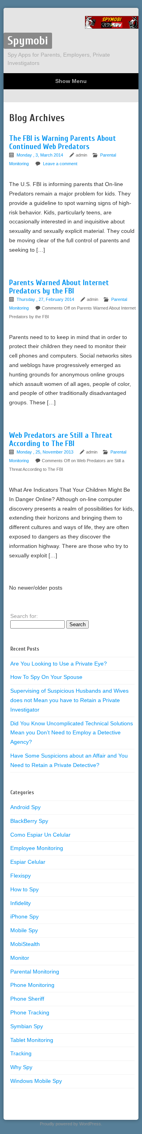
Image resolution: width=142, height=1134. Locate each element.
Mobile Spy (24, 930)
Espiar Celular (27, 862)
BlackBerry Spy (29, 821)
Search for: (24, 616)
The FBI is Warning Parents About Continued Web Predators (62, 142)
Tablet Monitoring (31, 1040)
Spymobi (27, 41)
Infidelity (20, 903)
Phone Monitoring (32, 985)
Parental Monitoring (34, 971)
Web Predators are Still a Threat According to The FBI (60, 439)
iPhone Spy (24, 916)
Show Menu (71, 81)
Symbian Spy (26, 1026)
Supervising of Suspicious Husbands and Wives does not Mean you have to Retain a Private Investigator (69, 700)
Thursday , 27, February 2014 (46, 299)
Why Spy (21, 1067)
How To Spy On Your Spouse (46, 677)
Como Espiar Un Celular (40, 835)
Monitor (19, 958)
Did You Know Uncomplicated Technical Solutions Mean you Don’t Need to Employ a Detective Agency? (71, 732)
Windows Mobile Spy (36, 1081)
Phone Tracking (29, 1012)
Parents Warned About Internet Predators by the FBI (59, 286)
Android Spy (25, 807)
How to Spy (24, 889)
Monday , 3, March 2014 (40, 155)
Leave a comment (60, 163)
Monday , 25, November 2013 (46, 452)
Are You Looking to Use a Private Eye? (58, 663)
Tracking (21, 1053)
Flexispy (20, 875)
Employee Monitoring (36, 848)
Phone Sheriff (27, 999)
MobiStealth (25, 944)
